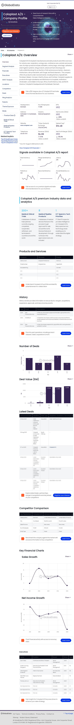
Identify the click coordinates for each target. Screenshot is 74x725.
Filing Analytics (7, 98)
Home (2, 50)
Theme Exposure (8, 106)
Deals (4, 93)
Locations (5, 84)
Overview (5, 62)
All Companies (11, 50)
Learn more (7, 35)
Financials (5, 71)
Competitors (6, 89)
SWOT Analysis (7, 80)
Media (4, 111)
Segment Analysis (8, 66)
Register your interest (10, 31)
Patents (5, 102)
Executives (6, 75)
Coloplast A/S (53, 447)
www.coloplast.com (26, 125)
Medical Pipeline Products (45, 215)
